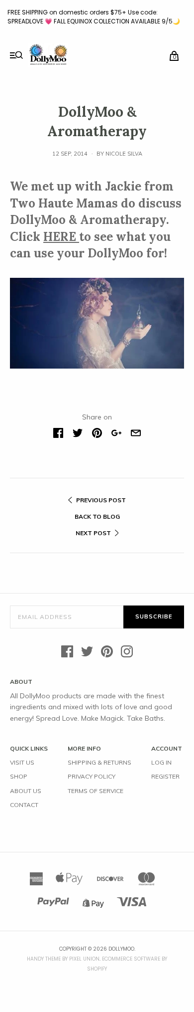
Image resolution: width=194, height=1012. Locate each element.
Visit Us (22, 762)
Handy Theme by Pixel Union (63, 959)
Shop (18, 776)
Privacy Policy (91, 776)
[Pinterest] (107, 652)
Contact (24, 805)
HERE (61, 236)
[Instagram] (127, 652)
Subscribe (153, 616)
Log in (161, 762)
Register (165, 776)
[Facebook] (67, 652)
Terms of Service (95, 791)
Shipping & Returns (99, 762)
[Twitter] (87, 652)
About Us (25, 791)
